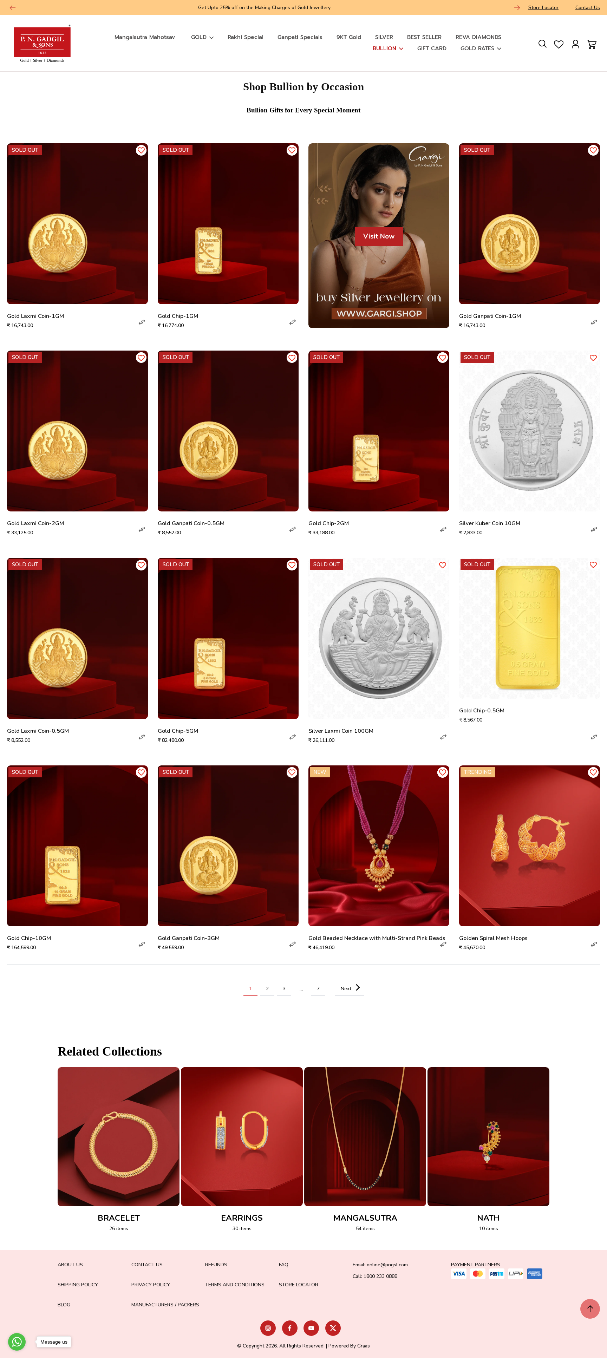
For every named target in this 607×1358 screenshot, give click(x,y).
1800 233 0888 (380, 1276)
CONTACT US (147, 1264)
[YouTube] (311, 1328)
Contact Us (587, 7)
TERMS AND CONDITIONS (235, 1284)
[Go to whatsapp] (17, 1342)
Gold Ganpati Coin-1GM (490, 316)
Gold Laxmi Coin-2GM (35, 523)
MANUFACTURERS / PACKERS (165, 1304)
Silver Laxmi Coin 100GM (340, 731)
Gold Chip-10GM (29, 938)
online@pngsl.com (387, 1264)
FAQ (283, 1264)
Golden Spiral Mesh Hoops (493, 938)
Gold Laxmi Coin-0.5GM (38, 731)
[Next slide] (517, 8)
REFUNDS (216, 1264)
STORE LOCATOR (298, 1284)
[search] (542, 43)
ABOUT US (70, 1264)
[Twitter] (333, 1328)
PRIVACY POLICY (150, 1284)
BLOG (64, 1304)
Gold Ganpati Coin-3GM (189, 938)
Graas (363, 1346)
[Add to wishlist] (141, 150)
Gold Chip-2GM (328, 523)
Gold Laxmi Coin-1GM (35, 316)
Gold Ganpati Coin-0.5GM (191, 523)
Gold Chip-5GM (178, 731)
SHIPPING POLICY (78, 1284)
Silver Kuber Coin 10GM (489, 523)
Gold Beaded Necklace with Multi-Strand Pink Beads (376, 938)
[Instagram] (268, 1328)
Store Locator (543, 7)
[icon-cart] (591, 43)
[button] (142, 322)
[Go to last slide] (13, 8)
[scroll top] (590, 1309)
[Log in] (575, 43)
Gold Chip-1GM (178, 316)
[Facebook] (290, 1328)
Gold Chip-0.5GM (481, 710)
